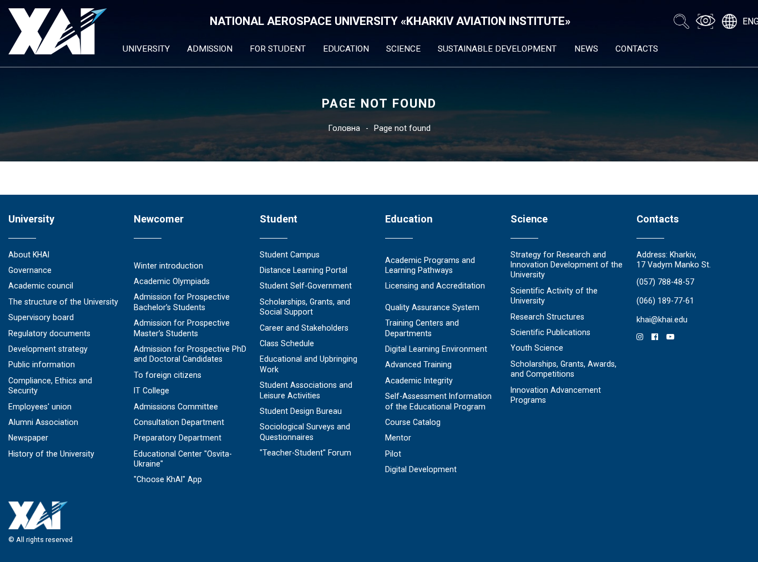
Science (403, 49)
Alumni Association (43, 422)
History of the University (51, 453)
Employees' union (40, 406)
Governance (30, 270)
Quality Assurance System (432, 307)
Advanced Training (418, 364)
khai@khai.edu (662, 319)
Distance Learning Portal (303, 270)
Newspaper (28, 437)
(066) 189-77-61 (665, 300)
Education (346, 49)
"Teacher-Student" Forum (305, 452)
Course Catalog (413, 422)
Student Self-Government (306, 285)
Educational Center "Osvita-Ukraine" (183, 458)
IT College (151, 390)
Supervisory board (41, 317)
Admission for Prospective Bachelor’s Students (182, 301)
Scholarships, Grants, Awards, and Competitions (563, 369)
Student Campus (290, 254)
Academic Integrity (419, 380)
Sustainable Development (497, 49)
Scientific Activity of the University (554, 295)
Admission (210, 49)
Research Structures (547, 316)
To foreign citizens (167, 375)
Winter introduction (168, 265)
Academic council (40, 285)
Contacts (636, 49)
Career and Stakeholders (304, 327)
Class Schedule (287, 343)
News (586, 49)
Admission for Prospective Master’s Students (182, 327)
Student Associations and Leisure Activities (306, 390)
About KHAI (28, 254)
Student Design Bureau (301, 411)
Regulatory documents (49, 333)
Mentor (398, 437)
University (146, 49)
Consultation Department (179, 422)
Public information (41, 364)
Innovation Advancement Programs (556, 395)
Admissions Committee (176, 406)
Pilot (393, 453)
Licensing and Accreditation (435, 285)
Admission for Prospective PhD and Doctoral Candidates (190, 354)
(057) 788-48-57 (665, 281)
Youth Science (537, 347)
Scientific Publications (550, 332)
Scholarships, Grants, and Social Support (305, 306)
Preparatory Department (177, 437)
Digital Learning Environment (436, 349)
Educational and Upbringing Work (308, 364)
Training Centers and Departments (422, 327)
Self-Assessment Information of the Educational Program (438, 401)
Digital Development (421, 469)
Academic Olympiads (172, 281)
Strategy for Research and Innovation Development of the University (567, 265)
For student (278, 49)
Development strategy (48, 349)
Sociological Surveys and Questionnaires (305, 431)
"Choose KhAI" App (168, 479)
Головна (344, 128)
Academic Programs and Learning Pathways (430, 265)
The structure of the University (63, 301)
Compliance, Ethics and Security (50, 385)
